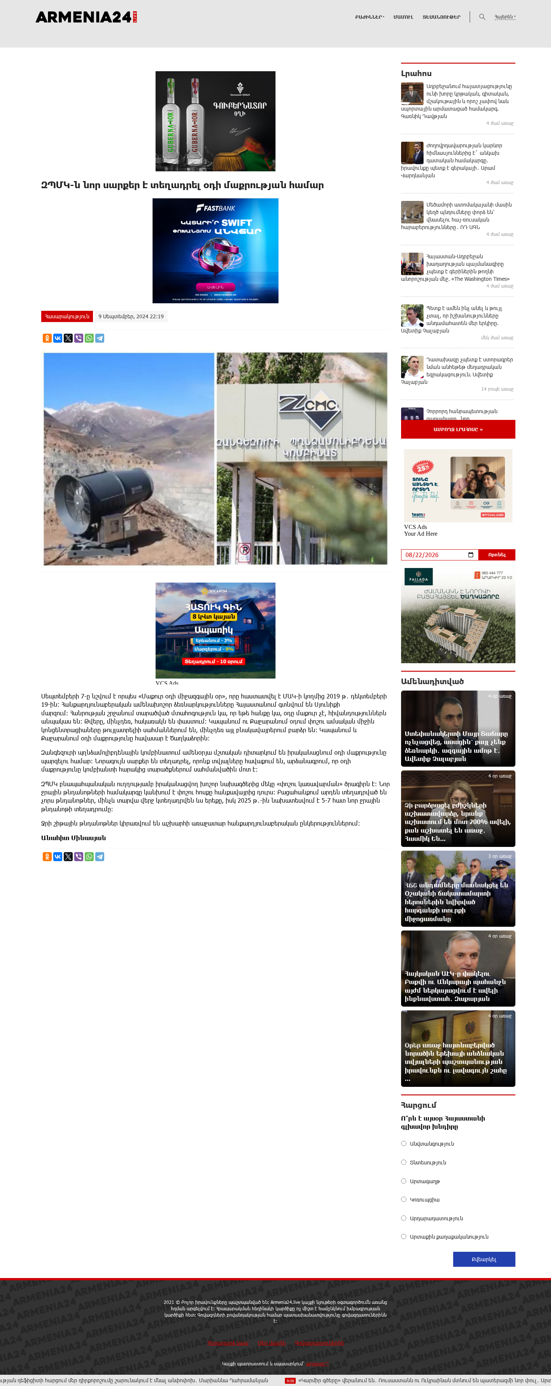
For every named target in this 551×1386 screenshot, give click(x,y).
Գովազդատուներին (319, 1343)
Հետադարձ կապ (228, 1343)
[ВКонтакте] (57, 338)
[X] (68, 338)
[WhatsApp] (89, 338)
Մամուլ (403, 16)
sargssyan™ (317, 1363)
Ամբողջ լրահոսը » (458, 429)
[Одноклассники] (47, 338)
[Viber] (78, 338)
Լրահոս (416, 73)
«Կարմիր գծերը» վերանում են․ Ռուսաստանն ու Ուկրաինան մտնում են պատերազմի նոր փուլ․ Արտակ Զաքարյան (375, 1380)
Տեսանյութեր (441, 16)
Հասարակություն (67, 316)
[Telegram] (99, 338)
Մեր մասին (272, 1343)
